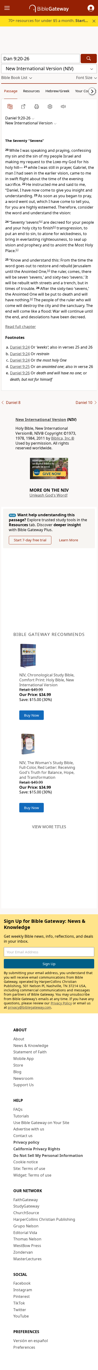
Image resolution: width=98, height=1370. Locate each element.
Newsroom (23, 1078)
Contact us (23, 1135)
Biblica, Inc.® (62, 438)
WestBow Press (27, 1245)
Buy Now (31, 715)
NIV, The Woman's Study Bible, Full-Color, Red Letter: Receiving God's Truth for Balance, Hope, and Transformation (47, 770)
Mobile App (23, 1058)
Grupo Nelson (26, 1226)
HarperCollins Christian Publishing (44, 1219)
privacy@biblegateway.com (29, 1007)
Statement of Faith (30, 1052)
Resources (31, 90)
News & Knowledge (30, 1045)
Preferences (24, 1347)
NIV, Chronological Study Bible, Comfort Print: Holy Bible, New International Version (46, 679)
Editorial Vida (25, 1232)
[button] (91, 8)
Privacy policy (26, 1142)
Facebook (22, 1283)
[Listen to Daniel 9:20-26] (63, 106)
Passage (10, 90)
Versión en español (30, 1340)
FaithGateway (25, 1199)
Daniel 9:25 (20, 366)
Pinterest (21, 1296)
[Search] (89, 58)
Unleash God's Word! (48, 495)
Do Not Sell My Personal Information (48, 1155)
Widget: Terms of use (32, 1175)
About (18, 1039)
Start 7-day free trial (30, 540)
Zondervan (23, 1252)
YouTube (21, 1316)
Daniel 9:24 (20, 347)
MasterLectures (27, 1258)
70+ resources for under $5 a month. (51, 20)
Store (18, 1065)
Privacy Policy (61, 1003)
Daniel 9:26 (20, 373)
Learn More (68, 540)
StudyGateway (26, 1206)
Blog (17, 1071)
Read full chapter (20, 326)
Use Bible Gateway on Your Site (41, 1122)
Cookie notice (25, 1161)
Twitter (19, 1309)
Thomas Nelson (27, 1239)
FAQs (18, 1109)
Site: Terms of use (29, 1168)
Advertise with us (28, 1129)
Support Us (23, 1084)
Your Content (85, 90)
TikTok (19, 1303)
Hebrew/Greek (57, 90)
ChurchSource (26, 1212)
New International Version (40, 419)
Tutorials (21, 1116)
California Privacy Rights (36, 1148)
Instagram (22, 1289)
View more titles (49, 826)
